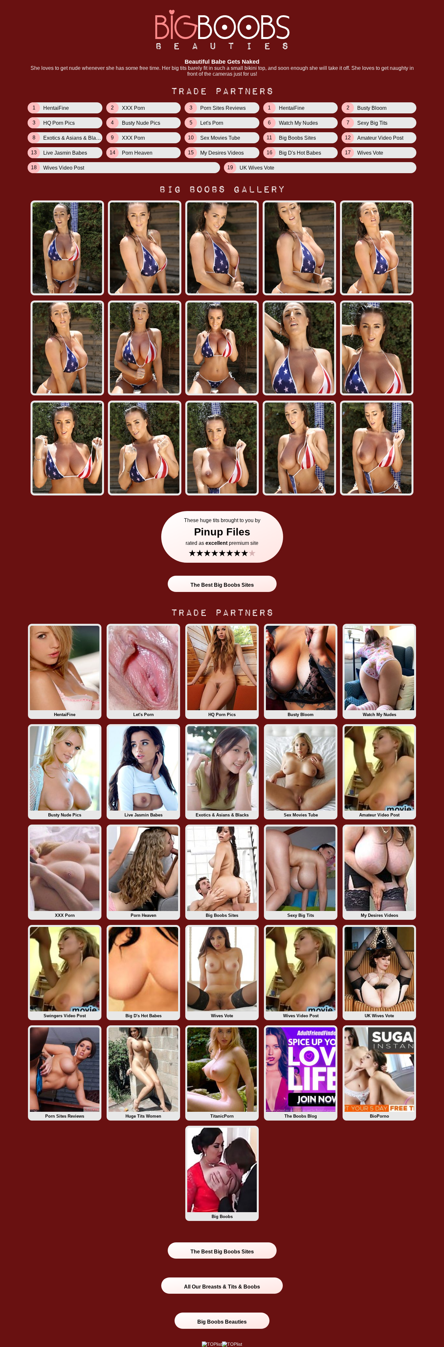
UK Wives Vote (379, 1015)
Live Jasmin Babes (143, 815)
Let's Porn (143, 714)
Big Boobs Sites (222, 915)
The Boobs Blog (300, 1116)
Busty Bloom (301, 714)
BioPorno (379, 1116)
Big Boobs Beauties (222, 1322)
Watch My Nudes (379, 714)
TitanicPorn (222, 1116)
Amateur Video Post (379, 815)
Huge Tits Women (143, 1116)
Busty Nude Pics (64, 815)
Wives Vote (222, 1015)
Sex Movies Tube (301, 815)
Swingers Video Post (65, 1015)
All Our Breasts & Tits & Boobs (222, 1286)
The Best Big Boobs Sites (222, 585)
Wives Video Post (301, 1015)
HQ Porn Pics (222, 714)
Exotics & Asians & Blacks (222, 815)
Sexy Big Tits (300, 915)
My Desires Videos (379, 915)
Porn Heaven (143, 915)
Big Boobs (222, 1216)
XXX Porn (65, 915)
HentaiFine (64, 714)
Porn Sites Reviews (64, 1116)
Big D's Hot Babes (143, 1015)
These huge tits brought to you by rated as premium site (222, 538)
